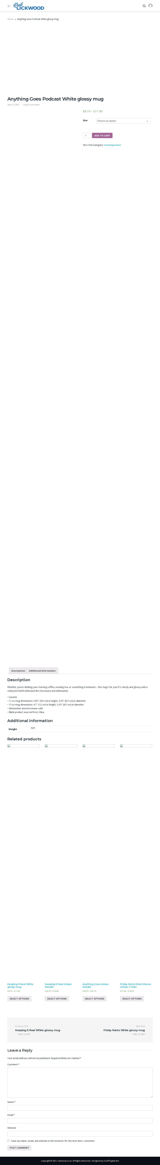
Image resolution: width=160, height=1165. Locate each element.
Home (10, 19)
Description (18, 670)
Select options (19, 998)
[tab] (18, 671)
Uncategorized (112, 144)
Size (85, 120)
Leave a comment (31, 104)
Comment (13, 1064)
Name (11, 1101)
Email (11, 1114)
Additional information (42, 670)
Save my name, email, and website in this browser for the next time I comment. (53, 1140)
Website (11, 1127)
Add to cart (102, 135)
